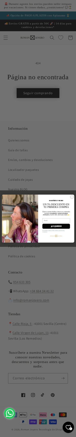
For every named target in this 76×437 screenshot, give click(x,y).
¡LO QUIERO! (56, 226)
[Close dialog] (71, 196)
